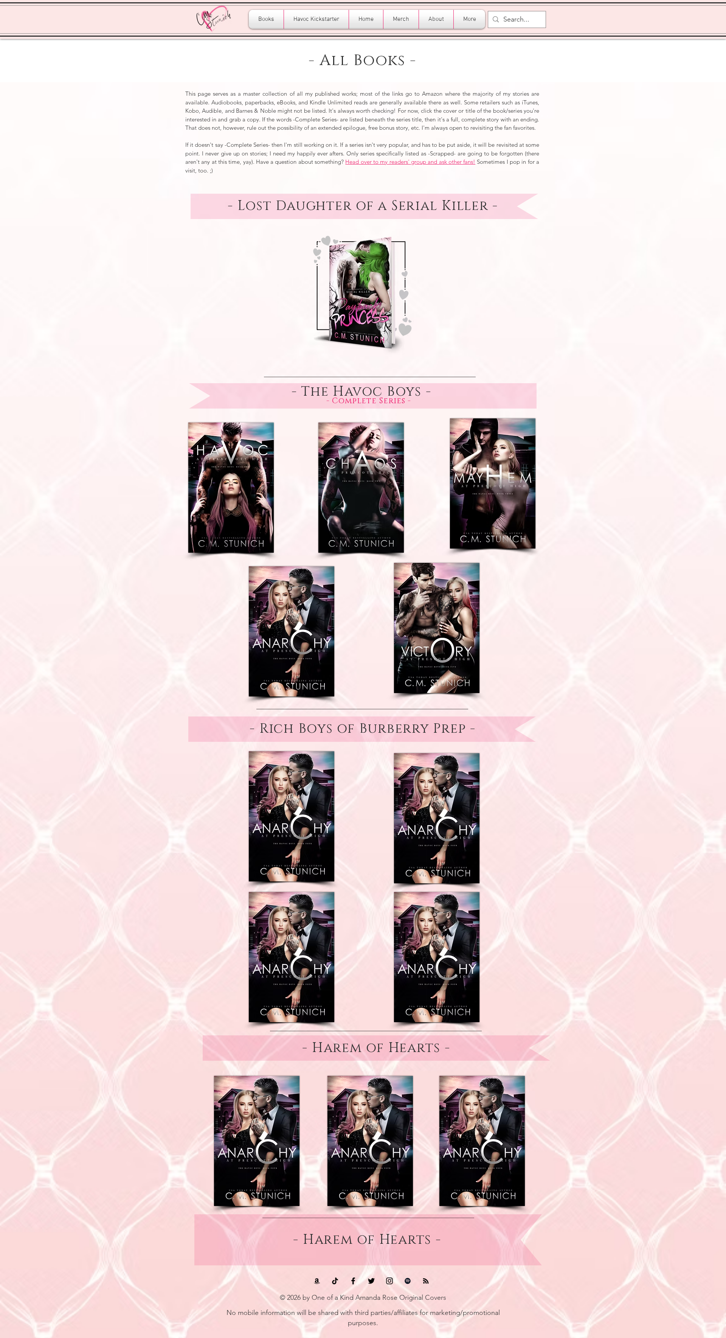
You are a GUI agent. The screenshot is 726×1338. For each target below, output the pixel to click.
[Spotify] (407, 1280)
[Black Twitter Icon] (371, 1280)
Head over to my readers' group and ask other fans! (410, 161)
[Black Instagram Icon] (389, 1280)
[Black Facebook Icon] (353, 1280)
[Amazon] (316, 1280)
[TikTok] (335, 1280)
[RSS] (425, 1280)
